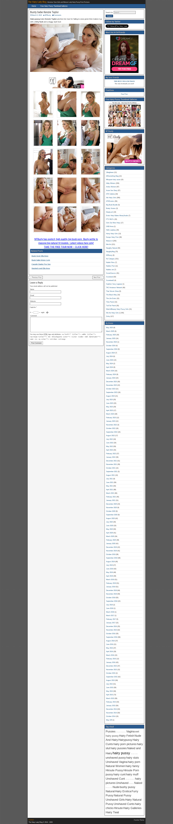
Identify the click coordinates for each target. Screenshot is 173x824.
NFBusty (48, 15)
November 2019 (111, 551)
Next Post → (98, 277)
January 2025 (110, 338)
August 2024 (110, 353)
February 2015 (111, 702)
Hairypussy (125, 739)
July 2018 (109, 605)
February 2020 (111, 540)
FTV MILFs (110, 219)
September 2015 (111, 677)
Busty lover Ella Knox (40, 256)
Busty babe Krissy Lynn (41, 260)
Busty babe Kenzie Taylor (44, 12)
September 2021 (111, 471)
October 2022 (110, 428)
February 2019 (111, 583)
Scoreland (109, 277)
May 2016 (109, 648)
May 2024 (109, 363)
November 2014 (111, 713)
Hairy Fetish (126, 735)
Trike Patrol (110, 302)
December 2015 (111, 666)
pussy (109, 774)
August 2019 (110, 561)
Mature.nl (109, 241)
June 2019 (109, 569)
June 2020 (109, 525)
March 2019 (110, 579)
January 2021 (110, 500)
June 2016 (109, 644)
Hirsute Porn (131, 770)
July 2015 (109, 684)
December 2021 (111, 461)
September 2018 (111, 601)
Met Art (108, 244)
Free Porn (124, 94)
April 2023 (109, 410)
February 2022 (111, 453)
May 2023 (109, 407)
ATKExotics (110, 201)
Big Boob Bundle (112, 205)
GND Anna (109, 226)
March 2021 (110, 493)
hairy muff (132, 774)
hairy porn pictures (124, 744)
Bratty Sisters (111, 208)
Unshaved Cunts (124, 803)
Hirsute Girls (134, 753)
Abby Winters (110, 183)
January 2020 (110, 543)
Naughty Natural (111, 248)
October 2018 (110, 597)
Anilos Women (111, 187)
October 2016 (110, 633)
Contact (31, 820)
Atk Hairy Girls (111, 198)
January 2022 (110, 457)
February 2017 (111, 619)
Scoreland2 (110, 280)
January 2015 (110, 705)
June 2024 (109, 360)
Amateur (131, 783)
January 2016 (110, 662)
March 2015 (110, 698)
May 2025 (109, 327)
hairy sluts (132, 757)
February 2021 (111, 497)
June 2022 (109, 443)
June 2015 (109, 687)
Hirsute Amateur (130, 779)
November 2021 (111, 464)
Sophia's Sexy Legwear (114, 284)
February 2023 (111, 417)
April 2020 (109, 533)
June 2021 (109, 482)
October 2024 (110, 346)
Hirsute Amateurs (121, 732)
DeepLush (109, 212)
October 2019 (110, 554)
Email (32, 295)
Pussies (110, 731)
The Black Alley (111, 295)
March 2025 (110, 331)
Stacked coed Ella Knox (41, 268)
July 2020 (109, 522)
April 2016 (109, 651)
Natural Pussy (122, 795)
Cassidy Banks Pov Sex (41, 264)
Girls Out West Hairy (113, 223)
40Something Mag (112, 176)
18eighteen (110, 172)
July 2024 (109, 356)
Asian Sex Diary (111, 190)
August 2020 (110, 518)
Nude (116, 787)
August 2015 (110, 680)
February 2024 (111, 374)
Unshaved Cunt (115, 778)
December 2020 (111, 504)
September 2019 (111, 558)
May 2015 (109, 691)
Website (33, 301)
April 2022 (109, 450)
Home (34, 6)
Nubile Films (110, 262)
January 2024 (110, 378)
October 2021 (110, 468)
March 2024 (110, 371)
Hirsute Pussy (114, 770)
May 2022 (109, 446)
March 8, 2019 (37, 15)
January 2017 (110, 623)
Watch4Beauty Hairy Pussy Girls (117, 309)
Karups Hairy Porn (112, 237)
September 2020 (111, 515)
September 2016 (111, 637)
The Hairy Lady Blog (37, 1)
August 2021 (110, 475)
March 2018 (110, 612)
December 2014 (111, 709)
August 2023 (110, 396)
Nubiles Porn (110, 266)
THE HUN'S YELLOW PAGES (124, 81)
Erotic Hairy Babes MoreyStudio (117, 215)
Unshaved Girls (115, 799)
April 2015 (109, 695)
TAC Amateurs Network (114, 287)
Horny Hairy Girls (112, 234)
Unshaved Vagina (116, 761)
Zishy (108, 316)
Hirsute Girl (109, 787)
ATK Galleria (110, 194)
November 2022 (111, 425)
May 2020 (109, 529)
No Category (110, 259)
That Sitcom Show (112, 291)
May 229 (109, 720)
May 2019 (109, 572)
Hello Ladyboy (111, 230)
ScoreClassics (111, 273)
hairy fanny (132, 766)
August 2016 (110, 641)
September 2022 (111, 432)
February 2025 (111, 335)
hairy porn (134, 761)
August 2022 (110, 435)
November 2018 (111, 594)
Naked (138, 782)
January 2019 (110, 587)
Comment (33, 316)
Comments (57, 15)
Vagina (130, 731)
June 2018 (109, 608)
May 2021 (109, 486)
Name (32, 289)
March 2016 (110, 655)
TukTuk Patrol (111, 305)
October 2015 (110, 673)
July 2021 (109, 479)
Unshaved (122, 782)
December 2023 (111, 381)
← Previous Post (36, 277)
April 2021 (109, 489)
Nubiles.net (110, 269)
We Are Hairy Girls (112, 313)
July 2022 (109, 439)
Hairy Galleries (132, 808)
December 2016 (111, 626)
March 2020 (110, 536)
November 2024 (111, 342)
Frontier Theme (139, 820)
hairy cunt (119, 774)
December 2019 (111, 547)
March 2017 (110, 615)
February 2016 (111, 659)
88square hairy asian (113, 179)
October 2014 (110, 716)
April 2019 (109, 576)
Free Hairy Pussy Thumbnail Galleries (54, 6)
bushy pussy (127, 787)
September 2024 (111, 349)
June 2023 (109, 403)
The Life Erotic (111, 298)
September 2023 (111, 392)
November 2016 (111, 630)
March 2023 (110, 414)
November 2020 (111, 507)
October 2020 (110, 511)
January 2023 (110, 421)
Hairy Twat (112, 812)
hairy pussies (119, 748)
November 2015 (111, 669)
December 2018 (111, 590)
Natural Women (115, 766)
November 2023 (111, 385)
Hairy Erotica (123, 791)
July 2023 (109, 399)
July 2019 (109, 565)
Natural (110, 791)
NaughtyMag (110, 251)
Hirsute (118, 808)
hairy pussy (121, 753)
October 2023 (110, 389)
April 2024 (109, 367)
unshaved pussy (116, 757)
